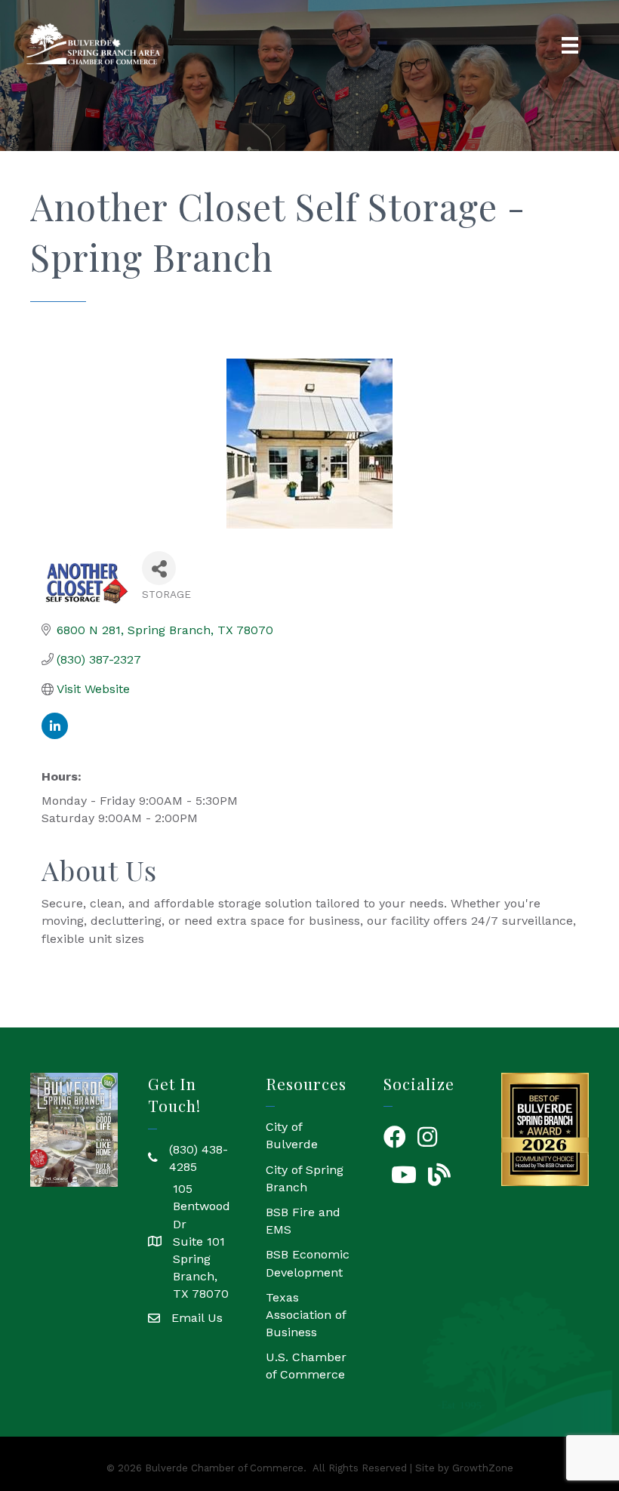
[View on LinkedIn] (55, 735)
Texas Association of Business (306, 1314)
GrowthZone (482, 1468)
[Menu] (570, 45)
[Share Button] (159, 568)
